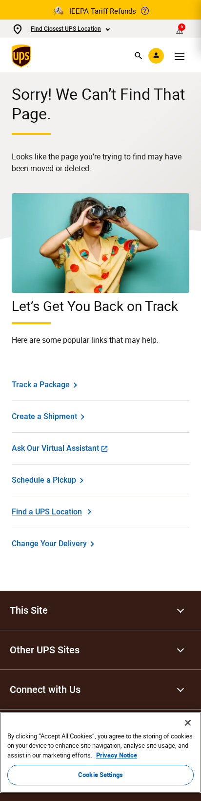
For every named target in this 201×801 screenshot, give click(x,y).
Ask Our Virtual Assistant (55, 448)
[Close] (188, 723)
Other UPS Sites (45, 650)
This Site (29, 610)
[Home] (23, 55)
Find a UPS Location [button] (47, 511)
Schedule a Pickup (44, 480)
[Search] (138, 56)
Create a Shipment (44, 416)
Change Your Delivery (49, 543)
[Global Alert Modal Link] (145, 10)
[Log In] (156, 56)
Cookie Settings (100, 774)
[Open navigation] (179, 56)
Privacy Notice (116, 755)
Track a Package (41, 384)
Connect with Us (45, 689)
